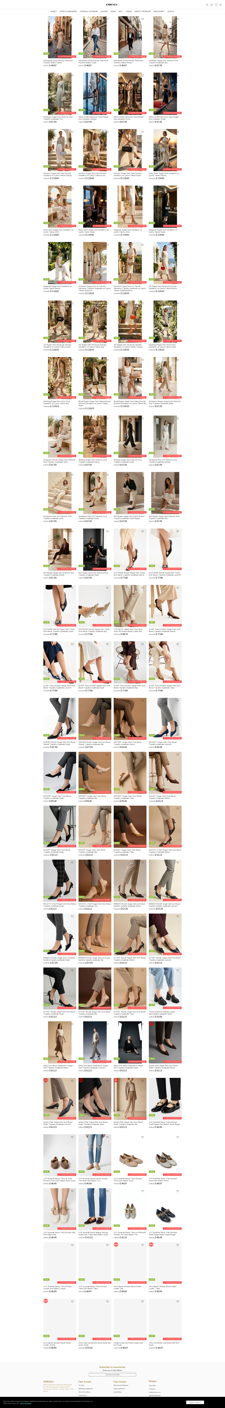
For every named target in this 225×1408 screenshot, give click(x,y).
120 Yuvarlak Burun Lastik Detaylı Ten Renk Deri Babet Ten (93, 1180)
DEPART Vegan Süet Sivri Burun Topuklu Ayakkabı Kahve (128, 743)
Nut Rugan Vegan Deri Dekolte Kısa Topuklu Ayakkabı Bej (164, 517)
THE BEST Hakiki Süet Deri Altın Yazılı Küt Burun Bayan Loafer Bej (128, 630)
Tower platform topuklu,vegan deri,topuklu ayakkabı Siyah (162, 1013)
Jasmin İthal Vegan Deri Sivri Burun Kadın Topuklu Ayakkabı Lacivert (58, 1123)
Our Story (81, 1385)
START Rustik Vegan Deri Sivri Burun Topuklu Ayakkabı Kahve (130, 959)
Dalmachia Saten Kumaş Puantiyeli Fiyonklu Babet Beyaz (128, 61)
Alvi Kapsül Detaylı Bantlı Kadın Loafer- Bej (127, 1287)
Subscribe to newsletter (112, 1375)
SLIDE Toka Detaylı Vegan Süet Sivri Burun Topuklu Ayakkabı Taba (165, 687)
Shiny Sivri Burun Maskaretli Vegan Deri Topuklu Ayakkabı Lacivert (93, 1067)
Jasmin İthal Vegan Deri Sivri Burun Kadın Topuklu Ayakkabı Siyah (93, 1123)
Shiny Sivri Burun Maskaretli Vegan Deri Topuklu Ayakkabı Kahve (58, 1067)
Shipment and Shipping (121, 1385)
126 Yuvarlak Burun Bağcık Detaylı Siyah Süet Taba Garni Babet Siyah (93, 1233)
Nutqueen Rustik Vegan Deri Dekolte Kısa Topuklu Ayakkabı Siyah (59, 461)
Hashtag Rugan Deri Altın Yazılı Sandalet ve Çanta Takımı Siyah (162, 346)
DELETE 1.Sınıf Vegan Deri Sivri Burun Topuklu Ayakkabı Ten (95, 905)
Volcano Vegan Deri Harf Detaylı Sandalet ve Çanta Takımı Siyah (127, 174)
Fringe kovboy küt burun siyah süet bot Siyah (128, 1344)
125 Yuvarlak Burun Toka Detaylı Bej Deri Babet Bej (59, 1233)
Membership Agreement (86, 1389)
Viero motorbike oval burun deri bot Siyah (164, 1344)
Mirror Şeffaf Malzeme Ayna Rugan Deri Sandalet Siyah (164, 118)
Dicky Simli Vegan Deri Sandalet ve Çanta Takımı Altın (58, 231)
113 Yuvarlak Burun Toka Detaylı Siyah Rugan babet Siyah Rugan (163, 1233)
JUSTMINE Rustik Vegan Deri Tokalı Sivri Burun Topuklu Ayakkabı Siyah (59, 630)
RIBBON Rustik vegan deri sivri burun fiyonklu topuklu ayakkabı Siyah (59, 959)
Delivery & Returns (119, 1389)
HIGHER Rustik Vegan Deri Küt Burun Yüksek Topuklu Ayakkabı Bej (95, 743)
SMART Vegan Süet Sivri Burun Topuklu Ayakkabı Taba (127, 851)
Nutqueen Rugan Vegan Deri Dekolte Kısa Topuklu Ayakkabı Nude (165, 402)
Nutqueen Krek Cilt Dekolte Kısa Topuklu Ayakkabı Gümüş (163, 461)
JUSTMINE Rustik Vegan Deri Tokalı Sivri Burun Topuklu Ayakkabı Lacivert (165, 574)
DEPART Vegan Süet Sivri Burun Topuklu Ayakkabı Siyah (57, 797)
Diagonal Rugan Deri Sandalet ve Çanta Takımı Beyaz (57, 287)
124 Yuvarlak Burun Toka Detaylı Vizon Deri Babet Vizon (163, 1180)
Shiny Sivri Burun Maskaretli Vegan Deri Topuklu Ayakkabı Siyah (128, 1067)
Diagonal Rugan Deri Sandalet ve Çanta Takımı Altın (128, 231)
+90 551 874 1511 (155, 1396)
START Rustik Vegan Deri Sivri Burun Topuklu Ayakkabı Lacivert (165, 959)
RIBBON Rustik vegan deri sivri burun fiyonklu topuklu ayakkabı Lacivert (164, 905)
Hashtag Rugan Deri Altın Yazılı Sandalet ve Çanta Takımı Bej (56, 402)
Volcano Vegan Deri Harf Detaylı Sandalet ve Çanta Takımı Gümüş (57, 174)
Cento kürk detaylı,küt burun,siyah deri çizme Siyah (95, 1344)
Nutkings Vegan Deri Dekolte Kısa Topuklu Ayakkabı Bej (163, 61)
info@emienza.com (155, 1392)
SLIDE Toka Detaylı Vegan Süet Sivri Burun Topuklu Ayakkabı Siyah (94, 687)
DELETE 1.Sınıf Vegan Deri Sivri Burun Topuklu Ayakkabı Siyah (59, 905)
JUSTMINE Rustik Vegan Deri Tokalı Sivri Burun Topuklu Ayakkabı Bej (94, 630)
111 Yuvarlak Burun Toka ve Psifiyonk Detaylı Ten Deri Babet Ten (130, 1233)
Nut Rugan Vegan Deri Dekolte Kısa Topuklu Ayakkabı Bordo (58, 574)
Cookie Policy (82, 1395)
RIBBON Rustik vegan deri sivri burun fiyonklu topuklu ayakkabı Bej (94, 959)
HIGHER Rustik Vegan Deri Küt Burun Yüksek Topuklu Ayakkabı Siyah (59, 743)
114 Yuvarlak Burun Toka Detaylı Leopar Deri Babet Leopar (57, 1287)
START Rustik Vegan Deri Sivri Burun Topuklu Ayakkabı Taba (130, 1013)
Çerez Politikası (26, 1403)
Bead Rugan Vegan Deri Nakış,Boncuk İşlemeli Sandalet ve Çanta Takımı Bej (130, 402)
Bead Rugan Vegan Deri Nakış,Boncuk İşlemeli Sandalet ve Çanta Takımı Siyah (95, 403)
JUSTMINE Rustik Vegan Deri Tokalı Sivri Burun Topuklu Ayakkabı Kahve (129, 574)
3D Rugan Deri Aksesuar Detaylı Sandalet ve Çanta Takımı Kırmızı (163, 287)
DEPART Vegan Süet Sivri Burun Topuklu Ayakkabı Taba (128, 797)
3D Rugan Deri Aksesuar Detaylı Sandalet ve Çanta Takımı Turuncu (128, 346)
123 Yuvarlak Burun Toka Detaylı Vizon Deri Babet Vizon (128, 1180)
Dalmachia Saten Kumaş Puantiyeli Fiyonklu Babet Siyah (93, 61)
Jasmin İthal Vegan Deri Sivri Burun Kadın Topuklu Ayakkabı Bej (128, 1123)
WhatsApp (152, 1385)
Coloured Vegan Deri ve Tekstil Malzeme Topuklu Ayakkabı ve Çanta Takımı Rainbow (95, 288)
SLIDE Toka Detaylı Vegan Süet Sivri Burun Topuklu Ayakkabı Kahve (165, 630)
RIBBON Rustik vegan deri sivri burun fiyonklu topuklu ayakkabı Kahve (129, 905)
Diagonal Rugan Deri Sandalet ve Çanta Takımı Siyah (163, 231)
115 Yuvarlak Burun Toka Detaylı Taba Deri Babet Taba (93, 1287)
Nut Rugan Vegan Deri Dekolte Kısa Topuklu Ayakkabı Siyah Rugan (129, 517)
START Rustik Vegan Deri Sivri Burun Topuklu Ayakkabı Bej (95, 1013)
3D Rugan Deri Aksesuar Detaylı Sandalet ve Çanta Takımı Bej (92, 346)
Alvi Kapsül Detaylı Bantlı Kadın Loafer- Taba (162, 1287)
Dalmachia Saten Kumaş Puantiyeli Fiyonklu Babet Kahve (58, 61)
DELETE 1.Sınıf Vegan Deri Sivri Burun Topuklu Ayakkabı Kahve (165, 851)
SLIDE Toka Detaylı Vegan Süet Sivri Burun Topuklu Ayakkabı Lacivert (59, 687)
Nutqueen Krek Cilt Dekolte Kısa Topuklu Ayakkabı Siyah (93, 517)
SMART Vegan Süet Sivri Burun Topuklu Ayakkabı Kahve (162, 797)
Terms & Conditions (85, 1392)
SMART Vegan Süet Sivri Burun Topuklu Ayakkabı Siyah (56, 851)
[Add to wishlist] (72, 19)
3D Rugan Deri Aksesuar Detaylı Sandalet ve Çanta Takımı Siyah (57, 346)
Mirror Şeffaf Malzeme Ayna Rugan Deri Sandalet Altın (129, 118)
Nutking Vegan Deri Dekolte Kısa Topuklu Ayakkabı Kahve (93, 461)
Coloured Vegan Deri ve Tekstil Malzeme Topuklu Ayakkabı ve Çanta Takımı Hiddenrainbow (130, 288)
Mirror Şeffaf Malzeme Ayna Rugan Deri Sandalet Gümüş (93, 118)
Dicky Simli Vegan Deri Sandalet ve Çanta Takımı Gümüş (164, 174)
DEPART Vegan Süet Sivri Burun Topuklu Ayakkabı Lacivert (163, 743)
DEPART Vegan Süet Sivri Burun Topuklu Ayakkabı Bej (93, 797)
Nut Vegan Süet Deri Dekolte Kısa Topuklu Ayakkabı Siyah (93, 574)
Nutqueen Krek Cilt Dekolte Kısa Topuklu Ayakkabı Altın (57, 517)
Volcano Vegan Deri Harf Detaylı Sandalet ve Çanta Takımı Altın (92, 174)
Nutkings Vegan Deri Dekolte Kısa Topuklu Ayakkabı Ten (58, 118)
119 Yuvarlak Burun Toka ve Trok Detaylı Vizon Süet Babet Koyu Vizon (59, 1180)
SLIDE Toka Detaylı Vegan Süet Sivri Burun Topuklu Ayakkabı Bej (129, 687)
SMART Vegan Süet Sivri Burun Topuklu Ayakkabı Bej (92, 851)
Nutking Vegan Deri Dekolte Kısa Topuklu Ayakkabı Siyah (128, 461)
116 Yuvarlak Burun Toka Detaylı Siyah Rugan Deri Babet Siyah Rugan (164, 1123)
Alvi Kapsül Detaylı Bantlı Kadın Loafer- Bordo (57, 1344)
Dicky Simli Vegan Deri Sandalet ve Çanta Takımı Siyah (94, 231)
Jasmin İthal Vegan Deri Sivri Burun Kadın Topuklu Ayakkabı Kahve (163, 1067)
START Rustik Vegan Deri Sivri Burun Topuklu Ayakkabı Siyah (59, 1013)
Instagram (152, 1389)
